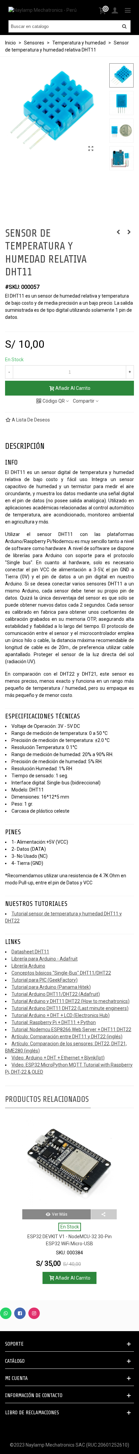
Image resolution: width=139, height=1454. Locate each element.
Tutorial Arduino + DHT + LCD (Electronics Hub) (60, 1015)
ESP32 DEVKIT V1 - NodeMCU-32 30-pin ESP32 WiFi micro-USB (69, 1240)
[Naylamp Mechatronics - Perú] (42, 10)
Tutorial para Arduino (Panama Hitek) (51, 987)
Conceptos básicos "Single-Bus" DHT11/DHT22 (61, 973)
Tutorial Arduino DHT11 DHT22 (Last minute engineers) (70, 1008)
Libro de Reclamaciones (32, 1413)
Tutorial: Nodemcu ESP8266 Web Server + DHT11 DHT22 (71, 1029)
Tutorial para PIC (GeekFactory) (44, 980)
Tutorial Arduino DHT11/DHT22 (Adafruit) (55, 994)
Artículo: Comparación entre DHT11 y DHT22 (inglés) (66, 1036)
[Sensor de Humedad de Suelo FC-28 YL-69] (118, 232)
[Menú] (127, 10)
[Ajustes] (114, 10)
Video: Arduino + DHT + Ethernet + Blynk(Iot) (58, 1057)
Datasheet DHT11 (30, 951)
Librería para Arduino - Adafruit (44, 958)
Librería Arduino (28, 966)
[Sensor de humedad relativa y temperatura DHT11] (91, 149)
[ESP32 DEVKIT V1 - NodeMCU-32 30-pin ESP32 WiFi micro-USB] (69, 1162)
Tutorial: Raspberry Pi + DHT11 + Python (53, 1022)
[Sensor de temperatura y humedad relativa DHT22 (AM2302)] (129, 232)
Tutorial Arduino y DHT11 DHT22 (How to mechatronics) (70, 1001)
